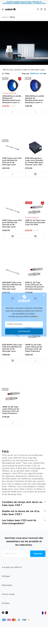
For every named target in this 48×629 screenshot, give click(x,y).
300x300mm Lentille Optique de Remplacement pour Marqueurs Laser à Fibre (34, 99)
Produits (6, 603)
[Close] (44, 295)
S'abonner (37, 554)
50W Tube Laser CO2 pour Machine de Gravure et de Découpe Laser (11, 161)
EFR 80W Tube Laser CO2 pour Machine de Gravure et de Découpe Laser (11, 286)
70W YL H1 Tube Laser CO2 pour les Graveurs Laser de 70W (35, 223)
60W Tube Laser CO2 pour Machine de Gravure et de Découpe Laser (12, 224)
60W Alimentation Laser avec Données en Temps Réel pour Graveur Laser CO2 (34, 161)
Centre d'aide (8, 594)
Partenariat (7, 585)
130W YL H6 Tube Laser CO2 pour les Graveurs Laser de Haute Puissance (10, 410)
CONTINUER (24, 331)
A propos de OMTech (12, 567)
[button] (41, 9)
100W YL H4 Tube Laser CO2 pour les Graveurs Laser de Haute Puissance (33, 348)
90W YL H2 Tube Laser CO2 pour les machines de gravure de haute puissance (34, 286)
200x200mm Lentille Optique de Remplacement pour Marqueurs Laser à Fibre (11, 99)
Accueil (5, 17)
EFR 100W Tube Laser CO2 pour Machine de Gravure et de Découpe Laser (12, 348)
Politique (6, 576)
